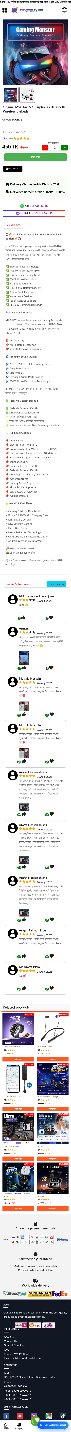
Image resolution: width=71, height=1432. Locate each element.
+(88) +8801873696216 (17, 1395)
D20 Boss (41, 1196)
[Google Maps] (48, 1416)
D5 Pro (40, 1146)
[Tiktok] (63, 1416)
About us (9, 1337)
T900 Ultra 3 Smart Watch (12, 1047)
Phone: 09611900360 (16, 1354)
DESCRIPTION (13, 225)
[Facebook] (6, 1416)
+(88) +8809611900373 (17, 1390)
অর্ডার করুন (35, 157)
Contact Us (10, 1341)
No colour (9, 124)
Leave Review (56, 584)
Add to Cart (13, 169)
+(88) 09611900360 (15, 1386)
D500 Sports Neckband (45, 1047)
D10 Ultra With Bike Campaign (48, 1097)
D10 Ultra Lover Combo (11, 1146)
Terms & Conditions (15, 1345)
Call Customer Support (55, 1425)
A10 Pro (6, 1196)
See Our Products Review (18, 584)
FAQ (6, 1349)
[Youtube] (20, 1416)
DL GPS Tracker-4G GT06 (12, 1097)
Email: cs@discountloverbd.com (22, 1358)
